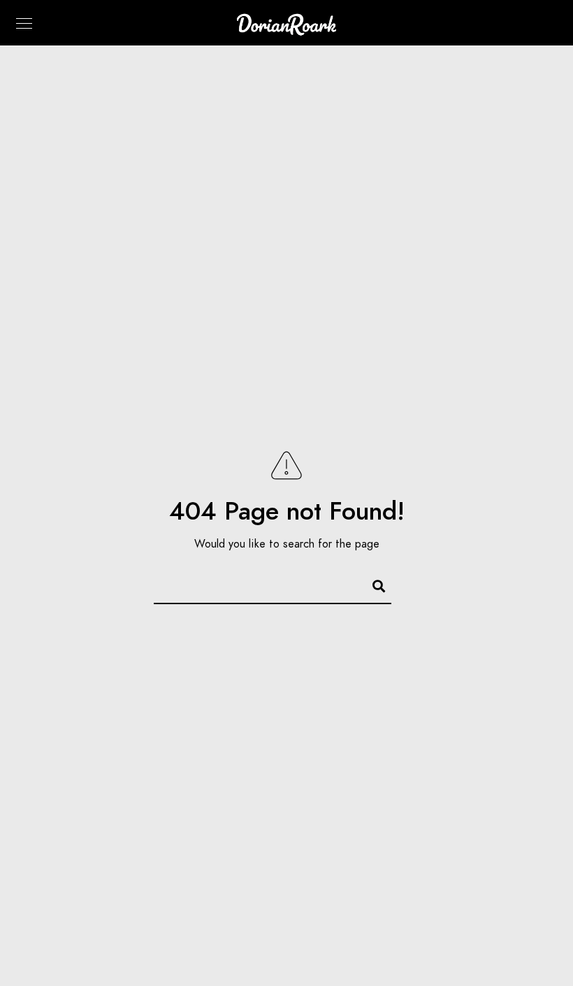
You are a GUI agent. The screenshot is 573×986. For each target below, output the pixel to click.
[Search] (372, 584)
